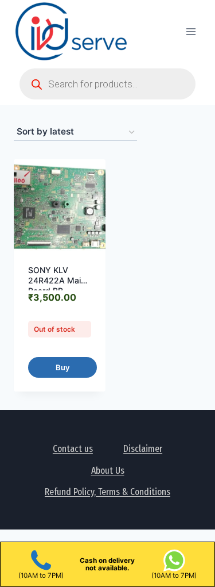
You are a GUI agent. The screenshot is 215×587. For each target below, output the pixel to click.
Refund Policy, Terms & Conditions (107, 492)
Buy (62, 367)
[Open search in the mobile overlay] (107, 84)
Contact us (73, 449)
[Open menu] (190, 31)
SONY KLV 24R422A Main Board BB (56, 280)
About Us (107, 471)
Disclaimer (142, 449)
